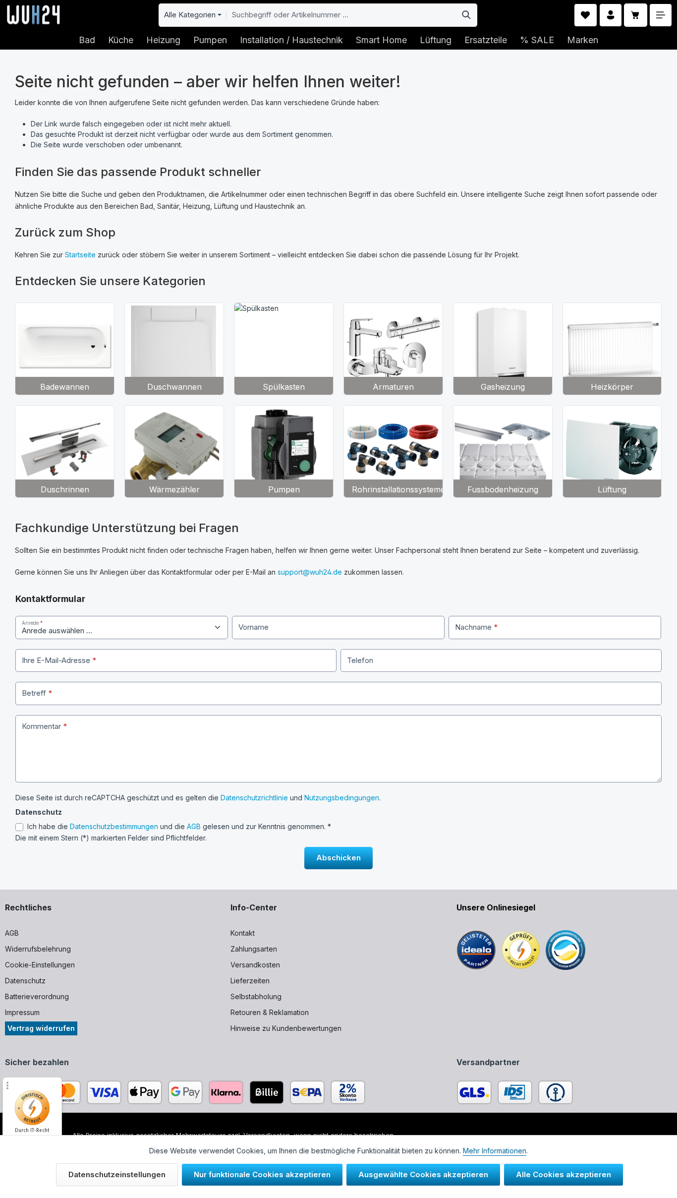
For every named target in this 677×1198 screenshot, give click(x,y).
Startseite (80, 254)
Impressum (22, 1012)
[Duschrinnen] (64, 451)
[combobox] (341, 15)
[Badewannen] (64, 349)
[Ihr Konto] (610, 15)
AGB (194, 826)
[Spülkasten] (283, 349)
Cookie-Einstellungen (40, 964)
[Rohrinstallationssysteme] (393, 451)
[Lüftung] (612, 451)
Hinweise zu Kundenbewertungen (285, 1028)
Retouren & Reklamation (269, 1012)
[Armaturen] (393, 349)
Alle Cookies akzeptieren (563, 1174)
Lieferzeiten (250, 980)
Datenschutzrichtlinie (254, 797)
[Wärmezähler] (174, 451)
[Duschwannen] (174, 349)
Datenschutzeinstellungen (117, 1174)
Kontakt (242, 933)
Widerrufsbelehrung (38, 949)
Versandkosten (255, 964)
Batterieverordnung (37, 996)
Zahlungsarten (253, 949)
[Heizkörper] (612, 349)
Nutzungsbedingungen (341, 797)
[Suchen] (466, 15)
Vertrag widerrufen (41, 1028)
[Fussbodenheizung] (502, 451)
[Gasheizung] (502, 349)
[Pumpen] (283, 451)
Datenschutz (25, 980)
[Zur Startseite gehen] (33, 15)
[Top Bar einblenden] (661, 15)
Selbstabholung (256, 996)
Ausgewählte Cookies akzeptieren (423, 1174)
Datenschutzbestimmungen (114, 826)
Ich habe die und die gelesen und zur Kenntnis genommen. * (179, 826)
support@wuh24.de (310, 572)
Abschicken (338, 857)
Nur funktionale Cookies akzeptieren (262, 1174)
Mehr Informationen (494, 1150)
